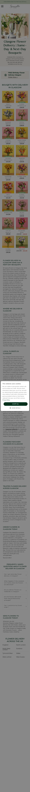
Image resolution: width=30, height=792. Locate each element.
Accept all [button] (15, 404)
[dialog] (15, 396)
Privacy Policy (6, 400)
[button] (15, 408)
